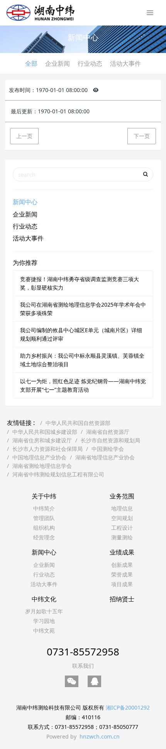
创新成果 (122, 564)
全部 (31, 63)
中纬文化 (44, 599)
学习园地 (44, 620)
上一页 (24, 136)
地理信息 (122, 508)
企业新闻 (57, 63)
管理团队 (44, 518)
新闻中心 (25, 202)
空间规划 (122, 518)
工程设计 (122, 527)
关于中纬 (44, 496)
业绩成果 (122, 552)
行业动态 (90, 63)
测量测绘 (122, 537)
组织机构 (44, 527)
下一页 (142, 136)
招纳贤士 (122, 599)
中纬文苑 (44, 630)
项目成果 (122, 584)
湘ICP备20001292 (128, 707)
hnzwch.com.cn (100, 736)
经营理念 (44, 537)
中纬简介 (44, 508)
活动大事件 (125, 63)
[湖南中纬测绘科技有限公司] (40, 11)
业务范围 (122, 496)
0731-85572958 (83, 652)
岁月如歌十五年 (44, 611)
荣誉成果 (122, 574)
